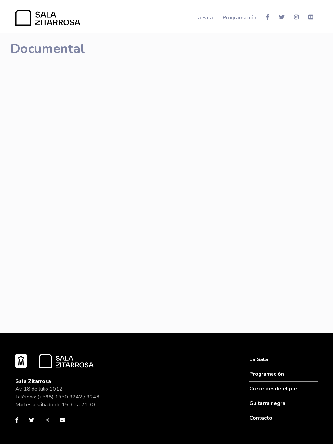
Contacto (260, 418)
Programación (239, 17)
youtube (310, 17)
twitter (281, 17)
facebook (267, 17)
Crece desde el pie (273, 388)
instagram (296, 17)
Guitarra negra (267, 403)
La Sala (204, 17)
